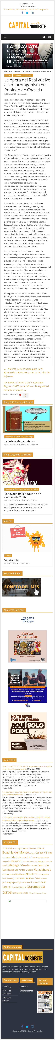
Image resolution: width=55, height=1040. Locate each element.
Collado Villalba (44, 852)
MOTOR (10, 759)
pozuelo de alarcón (26, 878)
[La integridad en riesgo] (27, 408)
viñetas (43, 893)
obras (41, 874)
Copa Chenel (37, 857)
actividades (7, 848)
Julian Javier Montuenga (29, 444)
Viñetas (8, 556)
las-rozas (43, 865)
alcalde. (15, 849)
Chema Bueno (24, 563)
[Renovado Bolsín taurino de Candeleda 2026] (27, 460)
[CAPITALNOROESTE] (22, 952)
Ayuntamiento (23, 848)
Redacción (23, 94)
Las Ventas (20, 869)
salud (24, 882)
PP (39, 879)
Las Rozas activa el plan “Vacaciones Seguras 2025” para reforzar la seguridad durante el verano (26, 386)
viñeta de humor (34, 893)
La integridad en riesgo (19, 441)
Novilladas (20, 874)
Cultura (8, 75)
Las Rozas (8, 869)
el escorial (16, 861)
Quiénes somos (26, 991)
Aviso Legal (7, 986)
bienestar (32, 848)
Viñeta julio (11, 560)
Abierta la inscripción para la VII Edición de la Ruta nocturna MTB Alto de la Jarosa (27, 372)
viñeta (25, 893)
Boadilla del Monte (15, 852)
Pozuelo (10, 878)
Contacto (24, 986)
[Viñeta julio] (27, 527)
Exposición (33, 861)
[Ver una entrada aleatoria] (50, 37)
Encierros (25, 861)
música (12, 874)
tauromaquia (35, 886)
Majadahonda (42, 869)
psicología (7, 882)
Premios (44, 879)
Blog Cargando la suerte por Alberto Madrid (22, 489)
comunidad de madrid (16, 857)
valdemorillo (17, 893)
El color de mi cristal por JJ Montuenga (19, 437)
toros (7, 892)
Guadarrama (29, 865)
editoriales (6, 861)
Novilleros (32, 874)
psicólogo (17, 882)
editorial (45, 857)
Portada (28, 75)
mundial (5, 874)
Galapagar (13, 865)
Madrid (29, 869)
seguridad (15, 887)
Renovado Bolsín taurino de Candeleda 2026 (22, 495)
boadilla (40, 848)
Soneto (23, 887)
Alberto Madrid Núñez (29, 500)
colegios (32, 853)
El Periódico (18, 75)
